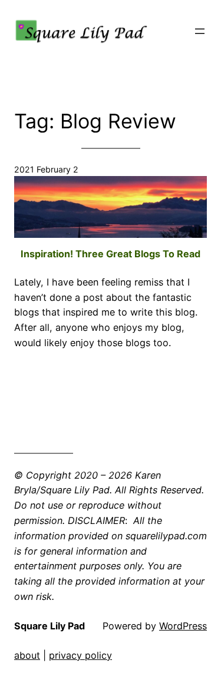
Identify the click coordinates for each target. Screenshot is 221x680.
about (27, 655)
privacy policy (80, 655)
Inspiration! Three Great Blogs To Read (110, 254)
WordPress (183, 626)
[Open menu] (200, 31)
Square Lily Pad (49, 626)
